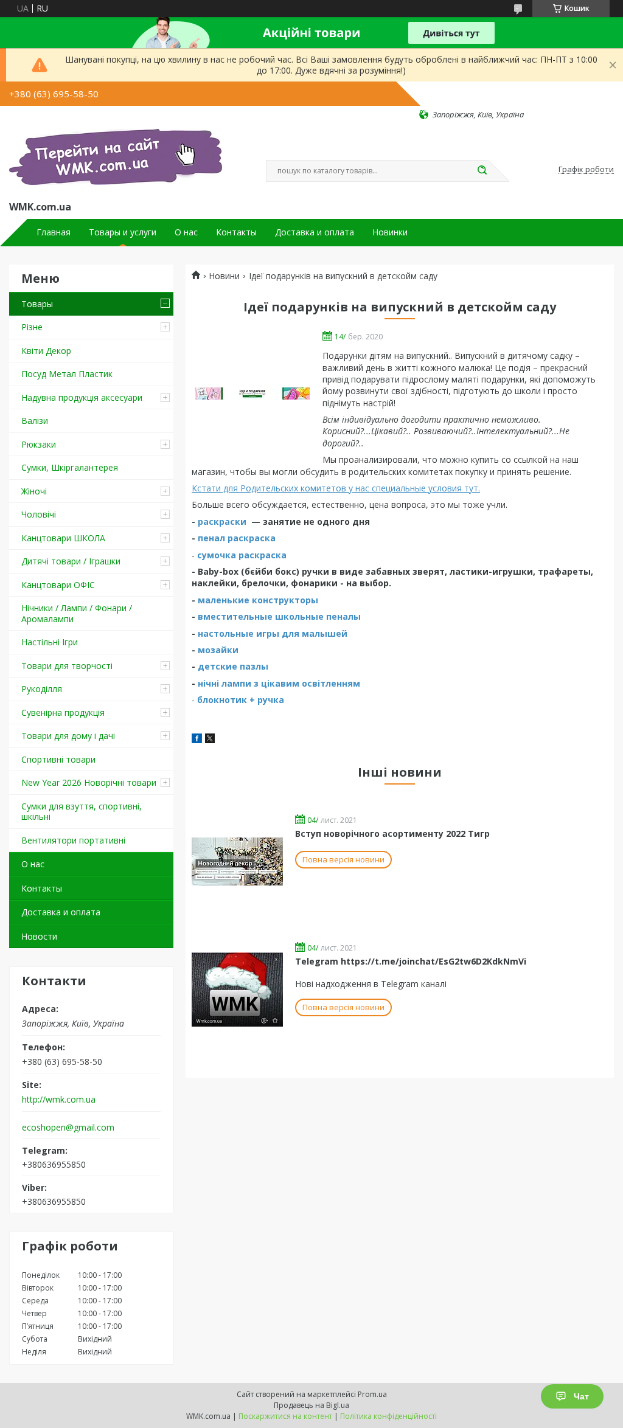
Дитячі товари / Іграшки (70, 561)
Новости (39, 936)
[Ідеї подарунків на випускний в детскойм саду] (252, 393)
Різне (32, 327)
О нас (186, 232)
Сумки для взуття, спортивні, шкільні (81, 811)
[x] (210, 740)
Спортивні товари (58, 759)
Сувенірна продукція (63, 712)
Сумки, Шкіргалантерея (69, 467)
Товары (37, 304)
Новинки (390, 232)
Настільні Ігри (49, 642)
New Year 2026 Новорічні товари (88, 782)
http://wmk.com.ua (59, 1099)
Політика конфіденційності (388, 1416)
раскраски (222, 521)
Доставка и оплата (314, 232)
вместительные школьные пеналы (279, 616)
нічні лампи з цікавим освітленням (279, 683)
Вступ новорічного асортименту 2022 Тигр (392, 833)
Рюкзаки (38, 444)
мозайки (218, 650)
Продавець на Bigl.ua (311, 1405)
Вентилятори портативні (73, 840)
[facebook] (197, 740)
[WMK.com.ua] (115, 159)
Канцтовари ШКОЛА (63, 538)
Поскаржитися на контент (285, 1416)
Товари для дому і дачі (68, 735)
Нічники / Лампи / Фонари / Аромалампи (76, 613)
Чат (581, 1396)
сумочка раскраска (242, 555)
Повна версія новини (343, 859)
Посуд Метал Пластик (67, 374)
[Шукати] (482, 171)
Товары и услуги (122, 232)
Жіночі (34, 491)
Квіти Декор (46, 350)
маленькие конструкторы (258, 600)
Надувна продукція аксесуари (81, 397)
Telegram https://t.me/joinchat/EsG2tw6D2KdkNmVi (410, 961)
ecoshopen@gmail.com (68, 1127)
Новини (224, 276)
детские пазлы (233, 666)
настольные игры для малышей (272, 633)
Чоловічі (38, 514)
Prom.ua (372, 1394)
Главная (54, 232)
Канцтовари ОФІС (58, 585)
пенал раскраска (237, 538)
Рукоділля (41, 689)
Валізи (34, 420)
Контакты (236, 232)
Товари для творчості (67, 665)
